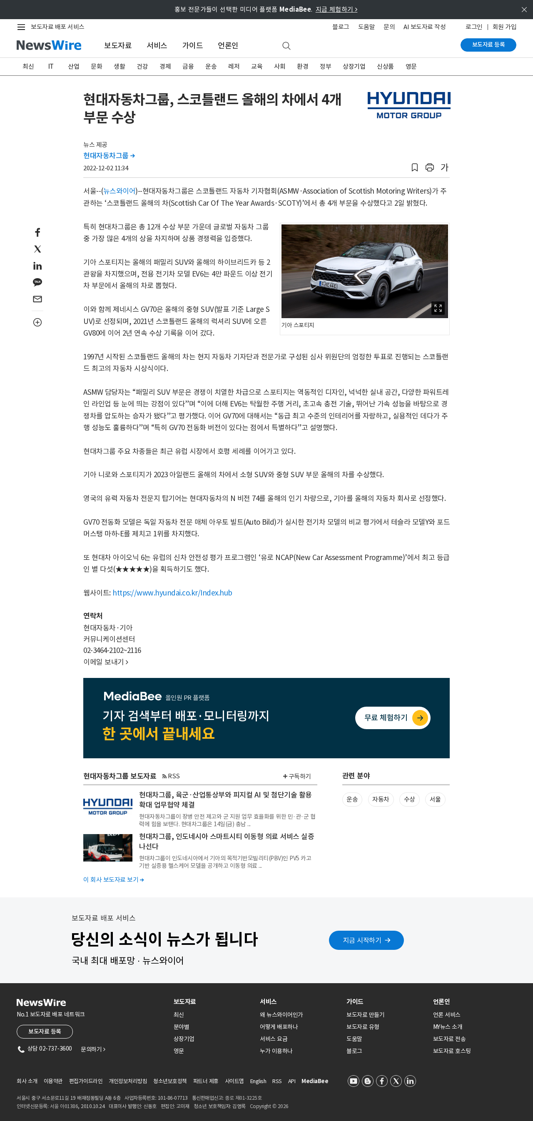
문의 (389, 27)
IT (51, 66)
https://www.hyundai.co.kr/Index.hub (172, 593)
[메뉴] (23, 27)
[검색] (286, 46)
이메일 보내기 (105, 662)
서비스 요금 (273, 1039)
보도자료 (118, 45)
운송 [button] (352, 799)
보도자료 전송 (449, 1039)
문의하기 (93, 1049)
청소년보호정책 (170, 1081)
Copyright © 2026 (269, 1106)
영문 (411, 66)
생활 (119, 66)
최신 (28, 66)
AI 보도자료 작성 (424, 27)
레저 (233, 66)
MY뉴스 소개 (448, 1027)
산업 (73, 66)
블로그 (340, 27)
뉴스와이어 (119, 191)
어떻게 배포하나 (279, 1027)
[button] (415, 168)
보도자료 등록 (488, 44)
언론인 (228, 45)
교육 (256, 66)
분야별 (181, 1027)
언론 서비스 (447, 1015)
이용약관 (53, 1081)
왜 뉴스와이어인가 (281, 1015)
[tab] (213, 1001)
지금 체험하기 (337, 9)
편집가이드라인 (86, 1081)
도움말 (366, 27)
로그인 (474, 27)
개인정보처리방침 (128, 1081)
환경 (302, 66)
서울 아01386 (64, 1106)
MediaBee (314, 1081)
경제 (165, 66)
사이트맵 (234, 1081)
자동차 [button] (380, 799)
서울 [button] (435, 799)
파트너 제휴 (206, 1081)
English (258, 1081)
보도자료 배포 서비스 (58, 27)
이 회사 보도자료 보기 (113, 880)
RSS (174, 776)
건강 (142, 66)
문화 (96, 66)
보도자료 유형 (362, 1027)
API (292, 1081)
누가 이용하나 (276, 1051)
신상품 (385, 66)
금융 (188, 66)
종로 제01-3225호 (243, 1098)
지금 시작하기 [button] (362, 940)
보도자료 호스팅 (452, 1051)
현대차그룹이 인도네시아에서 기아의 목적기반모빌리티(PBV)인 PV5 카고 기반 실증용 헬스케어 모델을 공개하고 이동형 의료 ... (225, 861)
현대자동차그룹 (109, 155)
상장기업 (354, 66)
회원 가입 (505, 27)
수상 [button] (409, 799)
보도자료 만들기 (365, 1015)
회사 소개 (27, 1081)
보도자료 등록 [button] (44, 1031)
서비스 (157, 45)
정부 (325, 66)
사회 (279, 66)
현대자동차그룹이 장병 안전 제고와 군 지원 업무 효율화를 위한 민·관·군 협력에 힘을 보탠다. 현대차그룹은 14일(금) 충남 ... (227, 820)
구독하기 (300, 776)
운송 (211, 66)
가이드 (192, 45)
